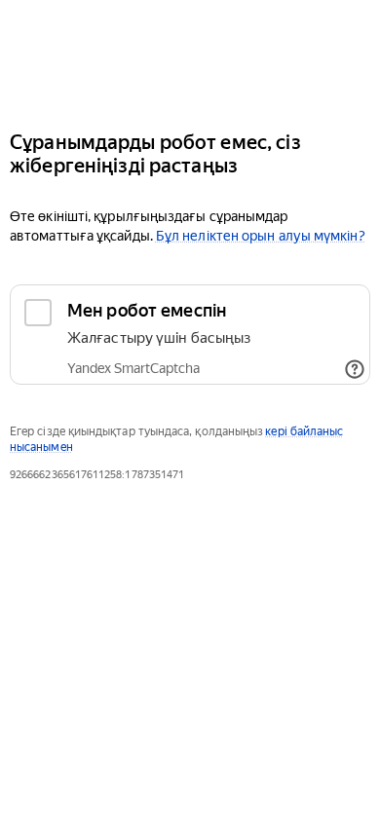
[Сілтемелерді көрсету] (354, 369)
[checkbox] (190, 334)
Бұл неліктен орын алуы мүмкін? (260, 235)
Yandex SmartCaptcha (133, 368)
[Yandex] (190, 57)
